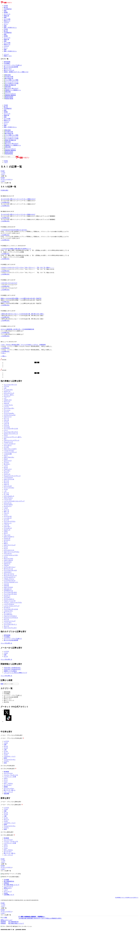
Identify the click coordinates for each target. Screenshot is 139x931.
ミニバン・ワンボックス (11, 775)
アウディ (6, 761)
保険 (5, 26)
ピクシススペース (9, 550)
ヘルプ (6, 162)
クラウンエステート (9, 577)
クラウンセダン (8, 504)
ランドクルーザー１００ (11, 428)
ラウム (6, 489)
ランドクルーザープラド (11, 432)
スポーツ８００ (8, 560)
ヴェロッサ (7, 538)
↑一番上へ (3, 356)
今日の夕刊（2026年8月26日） (12, 667)
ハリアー (6, 406)
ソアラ (6, 465)
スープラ (6, 519)
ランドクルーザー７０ (10, 384)
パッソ (6, 430)
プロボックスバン (9, 578)
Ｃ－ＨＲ (6, 494)
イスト (6, 514)
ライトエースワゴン (9, 521)
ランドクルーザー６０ (10, 594)
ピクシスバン (8, 502)
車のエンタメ (8, 68)
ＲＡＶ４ (6, 482)
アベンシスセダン (9, 413)
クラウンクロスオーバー (11, 582)
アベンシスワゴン (9, 487)
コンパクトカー (8, 773)
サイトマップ (8, 891)
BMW (5, 758)
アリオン (6, 421)
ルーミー (6, 492)
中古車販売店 (8, 9)
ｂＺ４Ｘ (6, 584)
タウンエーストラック (10, 575)
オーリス (6, 481)
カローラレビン (8, 497)
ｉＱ (5, 491)
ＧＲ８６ (6, 585)
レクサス (6, 651)
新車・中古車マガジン (10, 27)
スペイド (6, 472)
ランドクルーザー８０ (10, 592)
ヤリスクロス (8, 562)
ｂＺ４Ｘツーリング (9, 621)
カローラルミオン (9, 457)
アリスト (6, 462)
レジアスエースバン (9, 580)
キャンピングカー (9, 788)
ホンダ (6, 656)
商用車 (6, 786)
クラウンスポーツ (9, 599)
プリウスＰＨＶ (8, 477)
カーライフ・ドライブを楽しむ (13, 65)
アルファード (8, 416)
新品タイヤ (7, 20)
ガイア (6, 533)
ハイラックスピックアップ (11, 605)
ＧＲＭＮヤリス (8, 590)
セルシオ (6, 403)
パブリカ (6, 524)
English (6, 160)
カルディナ (7, 530)
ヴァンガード (8, 445)
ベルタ (6, 508)
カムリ (6, 455)
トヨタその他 (8, 454)
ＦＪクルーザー (8, 389)
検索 (2, 683)
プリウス (6, 386)
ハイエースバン (8, 405)
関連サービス (8, 56)
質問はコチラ (8, 888)
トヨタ (6, 653)
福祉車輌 (6, 793)
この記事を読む (5, 202)
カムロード (7, 595)
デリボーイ (7, 607)
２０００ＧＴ (8, 572)
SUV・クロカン (8, 783)
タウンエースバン (9, 573)
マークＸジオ (8, 516)
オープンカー (8, 785)
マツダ (6, 748)
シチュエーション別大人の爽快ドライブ (15, 672)
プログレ (6, 565)
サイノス (6, 619)
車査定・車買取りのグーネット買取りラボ (16, 72)
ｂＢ (5, 388)
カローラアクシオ (9, 479)
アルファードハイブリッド (11, 440)
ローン (6, 24)
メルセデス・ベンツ (9, 756)
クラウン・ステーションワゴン (13, 602)
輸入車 (6, 7)
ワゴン (6, 781)
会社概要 (6, 879)
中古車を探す (4, 190)
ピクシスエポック (9, 496)
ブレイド (6, 513)
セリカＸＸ (7, 540)
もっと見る (4, 643)
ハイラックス (8, 499)
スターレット (8, 523)
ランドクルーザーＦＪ (10, 624)
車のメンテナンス (9, 70)
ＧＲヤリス (7, 563)
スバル (6, 751)
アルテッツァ (8, 469)
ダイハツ (6, 753)
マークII (6, 447)
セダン (6, 778)
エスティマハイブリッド (11, 433)
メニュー (6, 54)
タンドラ (6, 626)
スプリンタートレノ (9, 567)
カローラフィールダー (10, 448)
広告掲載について (9, 894)
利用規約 (6, 883)
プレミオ (6, 420)
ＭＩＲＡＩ (7, 464)
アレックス (7, 535)
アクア (6, 435)
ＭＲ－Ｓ (6, 511)
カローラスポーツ (9, 536)
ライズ (6, 546)
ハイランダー (8, 622)
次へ (4, 353)
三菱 (5, 749)
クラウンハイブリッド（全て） (13, 437)
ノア (5, 398)
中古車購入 (7, 63)
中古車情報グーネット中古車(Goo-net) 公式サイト (126, 897)
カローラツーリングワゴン (11, 551)
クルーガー (7, 526)
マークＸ (6, 411)
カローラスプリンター (10, 627)
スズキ (6, 754)
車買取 (6, 12)
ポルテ (6, 459)
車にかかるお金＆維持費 (11, 67)
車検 (5, 17)
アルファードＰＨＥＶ (10, 616)
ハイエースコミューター (11, 555)
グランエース (8, 553)
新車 (5, 10)
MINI (5, 763)
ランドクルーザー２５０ (11, 609)
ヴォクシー (7, 396)
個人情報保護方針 (9, 881)
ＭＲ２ (6, 543)
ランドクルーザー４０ (10, 570)
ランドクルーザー (9, 408)
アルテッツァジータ (9, 600)
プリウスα (7, 427)
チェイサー (7, 470)
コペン (6, 557)
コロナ (6, 531)
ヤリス (6, 548)
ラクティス (7, 474)
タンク (6, 541)
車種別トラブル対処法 (10, 671)
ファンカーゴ (8, 528)
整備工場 (6, 15)
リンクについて (8, 886)
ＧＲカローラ (8, 589)
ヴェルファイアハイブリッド (12, 475)
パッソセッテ (8, 518)
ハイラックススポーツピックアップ (14, 501)
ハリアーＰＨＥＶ (9, 604)
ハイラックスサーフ (9, 443)
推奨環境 (3, 921)
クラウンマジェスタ (9, 415)
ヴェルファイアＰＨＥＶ (11, 617)
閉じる (10, 643)
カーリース (7, 14)
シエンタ (6, 423)
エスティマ (7, 391)
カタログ (6, 22)
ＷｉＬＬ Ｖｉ (8, 612)
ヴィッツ (6, 418)
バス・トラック (8, 792)
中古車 (6, 5)
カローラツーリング (9, 545)
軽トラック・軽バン (9, 790)
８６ (5, 438)
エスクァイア (8, 460)
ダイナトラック (8, 568)
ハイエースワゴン (9, 450)
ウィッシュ (7, 410)
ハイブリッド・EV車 (10, 776)
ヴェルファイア (8, 442)
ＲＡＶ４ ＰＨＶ (8, 558)
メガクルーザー (8, 611)
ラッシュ (6, 509)
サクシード (7, 401)
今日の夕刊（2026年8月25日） (12, 669)
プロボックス (8, 399)
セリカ (6, 467)
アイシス (6, 425)
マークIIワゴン (8, 614)
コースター (7, 597)
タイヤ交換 (7, 19)
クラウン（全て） (9, 394)
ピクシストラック (9, 393)
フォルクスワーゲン (9, 759)
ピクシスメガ (8, 486)
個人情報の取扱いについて (11, 884)
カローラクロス (8, 587)
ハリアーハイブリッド (10, 452)
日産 (5, 654)
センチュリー (8, 506)
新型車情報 (7, 61)
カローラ (6, 484)
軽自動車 (6, 771)
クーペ (6, 780)
